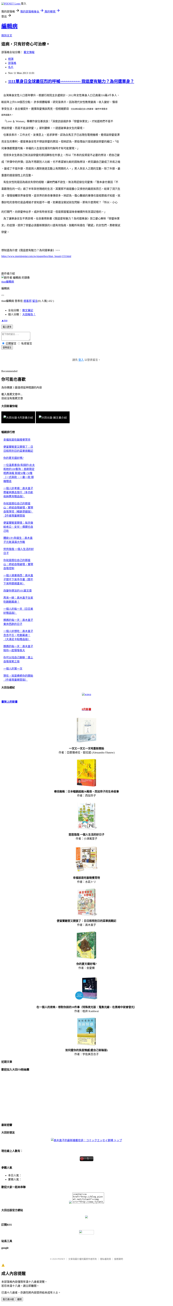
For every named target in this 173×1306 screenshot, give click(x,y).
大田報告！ (29, 314)
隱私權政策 (105, 1259)
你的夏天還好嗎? (13, 457)
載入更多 (7, 327)
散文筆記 (27, 310)
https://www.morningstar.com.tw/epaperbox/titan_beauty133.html (36, 256)
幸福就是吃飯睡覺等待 (16, 439)
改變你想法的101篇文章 (17, 590)
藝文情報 (29, 52)
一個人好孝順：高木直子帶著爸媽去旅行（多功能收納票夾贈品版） (18, 492)
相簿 (11, 59)
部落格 (12, 63)
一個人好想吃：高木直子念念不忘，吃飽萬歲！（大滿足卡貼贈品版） (18, 635)
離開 (19, 1299)
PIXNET (61, 1259)
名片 (11, 67)
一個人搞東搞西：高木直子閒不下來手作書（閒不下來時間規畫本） (18, 579)
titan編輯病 (7, 281)
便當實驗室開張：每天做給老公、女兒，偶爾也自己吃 (18, 526)
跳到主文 (6, 35)
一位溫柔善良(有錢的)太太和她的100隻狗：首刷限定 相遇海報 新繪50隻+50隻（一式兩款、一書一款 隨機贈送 (19, 473)
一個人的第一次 (12, 668)
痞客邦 (27, 300)
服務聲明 (118, 1259)
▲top (4, 320)
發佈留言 (7, 347)
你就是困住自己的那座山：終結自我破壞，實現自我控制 (18, 564)
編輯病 (9, 26)
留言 (35, 300)
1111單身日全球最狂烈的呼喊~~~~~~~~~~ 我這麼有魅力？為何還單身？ (71, 81)
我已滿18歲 (8, 1299)
